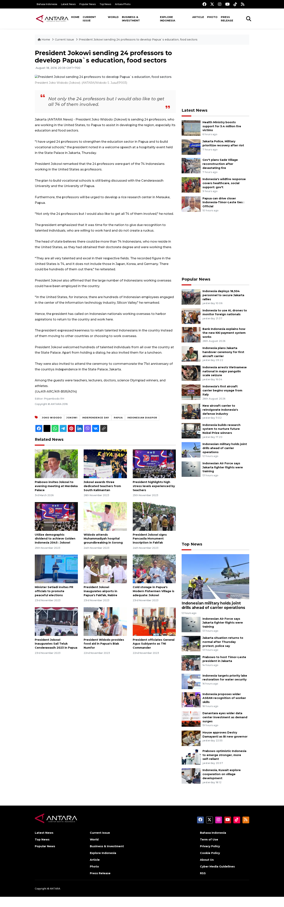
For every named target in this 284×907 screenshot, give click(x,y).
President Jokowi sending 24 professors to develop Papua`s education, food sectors (138, 39)
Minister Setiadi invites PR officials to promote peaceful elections (54, 591)
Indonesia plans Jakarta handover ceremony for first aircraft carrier (223, 352)
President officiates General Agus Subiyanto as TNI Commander (153, 644)
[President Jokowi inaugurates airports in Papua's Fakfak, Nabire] (105, 569)
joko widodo (52, 417)
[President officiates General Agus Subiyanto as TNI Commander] (154, 621)
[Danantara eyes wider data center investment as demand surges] (191, 719)
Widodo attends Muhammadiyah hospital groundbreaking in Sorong (103, 539)
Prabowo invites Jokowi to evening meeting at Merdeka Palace (56, 486)
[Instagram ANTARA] (219, 4)
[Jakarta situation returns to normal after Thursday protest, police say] (191, 643)
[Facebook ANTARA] (204, 4)
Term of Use (209, 839)
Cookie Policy (210, 853)
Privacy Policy (210, 846)
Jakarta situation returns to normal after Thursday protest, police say (222, 642)
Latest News (68, 4)
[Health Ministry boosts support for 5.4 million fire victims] (191, 128)
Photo (212, 17)
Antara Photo (123, 4)
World (113, 17)
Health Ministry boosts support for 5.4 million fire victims (221, 126)
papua (118, 417)
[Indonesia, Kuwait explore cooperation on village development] (191, 776)
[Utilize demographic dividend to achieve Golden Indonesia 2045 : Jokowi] (56, 516)
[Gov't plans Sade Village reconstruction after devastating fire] (191, 165)
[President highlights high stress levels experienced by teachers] (154, 463)
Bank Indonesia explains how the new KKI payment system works (224, 333)
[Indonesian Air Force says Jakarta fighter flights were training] (191, 469)
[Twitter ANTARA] (212, 4)
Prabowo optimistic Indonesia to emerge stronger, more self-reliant (224, 755)
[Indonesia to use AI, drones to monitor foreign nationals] (191, 316)
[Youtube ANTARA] (227, 4)
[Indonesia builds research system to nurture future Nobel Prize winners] (191, 430)
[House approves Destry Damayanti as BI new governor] (191, 738)
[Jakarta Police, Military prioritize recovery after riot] (191, 147)
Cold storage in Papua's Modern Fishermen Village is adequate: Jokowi (153, 591)
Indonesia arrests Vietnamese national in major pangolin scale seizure (224, 371)
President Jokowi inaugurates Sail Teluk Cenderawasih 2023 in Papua (56, 644)
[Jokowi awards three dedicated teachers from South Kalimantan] (105, 463)
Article (198, 17)
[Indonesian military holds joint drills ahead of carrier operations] (191, 449)
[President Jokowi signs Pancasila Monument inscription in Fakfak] (154, 516)
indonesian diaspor (142, 417)
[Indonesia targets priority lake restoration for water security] (191, 681)
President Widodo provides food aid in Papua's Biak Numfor (104, 644)
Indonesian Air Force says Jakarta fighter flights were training (222, 467)
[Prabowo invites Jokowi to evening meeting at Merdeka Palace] (56, 463)
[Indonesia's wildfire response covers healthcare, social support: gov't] (191, 184)
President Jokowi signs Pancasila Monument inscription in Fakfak (150, 539)
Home (75, 17)
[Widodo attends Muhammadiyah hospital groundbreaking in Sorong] (105, 516)
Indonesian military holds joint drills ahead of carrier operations (224, 448)
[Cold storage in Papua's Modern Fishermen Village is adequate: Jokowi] (154, 569)
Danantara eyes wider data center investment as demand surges (224, 717)
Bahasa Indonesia (47, 4)
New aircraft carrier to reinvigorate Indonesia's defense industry (220, 410)
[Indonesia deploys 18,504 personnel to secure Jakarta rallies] (191, 296)
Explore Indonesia (167, 18)
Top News (105, 4)
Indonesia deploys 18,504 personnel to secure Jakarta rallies (223, 295)
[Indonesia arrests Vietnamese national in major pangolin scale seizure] (191, 373)
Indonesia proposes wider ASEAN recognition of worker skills (224, 698)
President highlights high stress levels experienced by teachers (154, 486)
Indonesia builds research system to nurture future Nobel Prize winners (221, 429)
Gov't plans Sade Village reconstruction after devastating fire (220, 164)
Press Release (227, 18)
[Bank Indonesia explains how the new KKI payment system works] (191, 334)
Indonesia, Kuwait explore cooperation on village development (221, 774)
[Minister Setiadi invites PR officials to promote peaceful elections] (56, 569)
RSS (203, 873)
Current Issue (89, 18)
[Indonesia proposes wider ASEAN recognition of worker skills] (191, 699)
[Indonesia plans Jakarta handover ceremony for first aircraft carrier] (191, 353)
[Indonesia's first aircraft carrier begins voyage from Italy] (191, 392)
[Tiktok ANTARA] (235, 4)
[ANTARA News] (52, 18)
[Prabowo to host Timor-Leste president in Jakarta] (191, 662)
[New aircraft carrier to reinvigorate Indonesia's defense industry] (191, 411)
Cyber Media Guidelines (217, 866)
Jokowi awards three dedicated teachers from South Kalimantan (102, 486)
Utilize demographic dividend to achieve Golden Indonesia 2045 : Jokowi (55, 539)
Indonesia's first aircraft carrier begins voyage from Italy (222, 390)
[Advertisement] (215, 76)
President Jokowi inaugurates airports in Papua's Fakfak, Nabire (100, 591)
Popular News (87, 4)
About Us (207, 859)
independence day (95, 417)
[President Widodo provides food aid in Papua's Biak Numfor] (105, 621)
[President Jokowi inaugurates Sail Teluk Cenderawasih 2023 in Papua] (56, 621)
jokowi (71, 417)
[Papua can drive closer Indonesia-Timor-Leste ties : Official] (191, 204)
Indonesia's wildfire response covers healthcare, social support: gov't (224, 183)
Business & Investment (131, 18)
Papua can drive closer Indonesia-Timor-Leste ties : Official (223, 202)
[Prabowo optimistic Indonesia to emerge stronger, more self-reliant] (191, 756)
